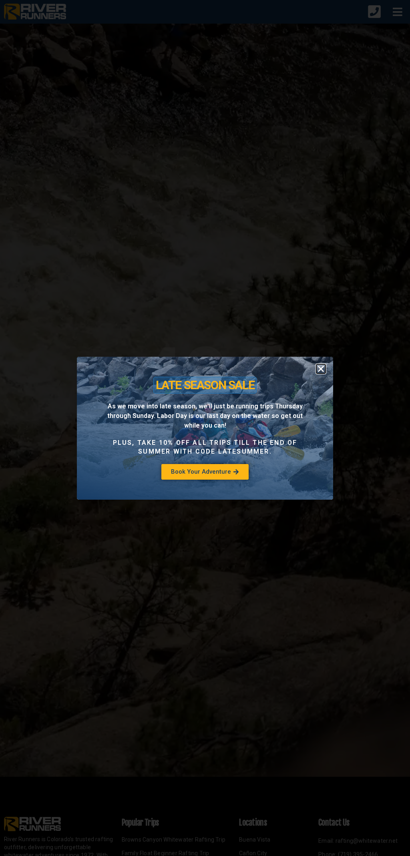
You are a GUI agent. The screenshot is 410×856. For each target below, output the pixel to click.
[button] (321, 369)
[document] (205, 428)
